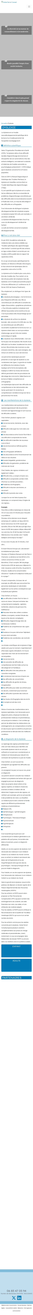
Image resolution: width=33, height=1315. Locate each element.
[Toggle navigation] (29, 6)
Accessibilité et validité (11, 1308)
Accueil (3, 123)
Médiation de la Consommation (9, 1305)
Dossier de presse (22, 1305)
